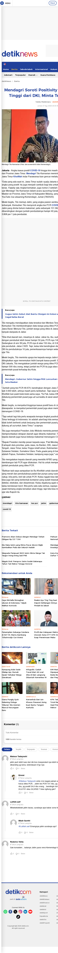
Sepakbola (44, 916)
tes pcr (34, 503)
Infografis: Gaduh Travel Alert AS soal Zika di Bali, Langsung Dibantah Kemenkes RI (36, 673)
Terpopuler (20, 75)
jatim (43, 503)
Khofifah (18, 176)
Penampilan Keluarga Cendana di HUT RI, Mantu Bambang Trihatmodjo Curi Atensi (15, 634)
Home (6, 69)
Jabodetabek (26, 69)
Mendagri (31, 173)
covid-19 (7, 509)
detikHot (43, 909)
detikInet (43, 906)
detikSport (44, 913)
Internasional (41, 69)
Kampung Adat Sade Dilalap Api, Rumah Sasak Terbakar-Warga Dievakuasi (11, 673)
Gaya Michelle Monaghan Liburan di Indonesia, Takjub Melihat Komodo (14, 603)
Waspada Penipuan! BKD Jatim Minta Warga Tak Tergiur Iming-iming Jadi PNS (23, 554)
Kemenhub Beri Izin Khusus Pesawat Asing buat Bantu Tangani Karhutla (36, 703)
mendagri (7, 503)
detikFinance (44, 903)
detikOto (43, 919)
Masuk (52, 3)
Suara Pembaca (47, 75)
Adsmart (8, 75)
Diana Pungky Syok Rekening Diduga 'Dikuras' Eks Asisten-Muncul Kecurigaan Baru (11, 704)
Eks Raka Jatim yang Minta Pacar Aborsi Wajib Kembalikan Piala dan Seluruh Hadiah (22, 546)
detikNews (6, 81)
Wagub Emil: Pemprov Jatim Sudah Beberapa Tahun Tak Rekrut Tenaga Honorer (22, 562)
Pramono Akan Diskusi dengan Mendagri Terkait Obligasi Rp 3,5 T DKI (23, 538)
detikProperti (45, 923)
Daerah (32, 75)
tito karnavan (21, 503)
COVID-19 (35, 170)
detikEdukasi (44, 899)
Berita (14, 69)
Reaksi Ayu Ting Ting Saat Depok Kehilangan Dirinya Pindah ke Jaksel (45, 603)
